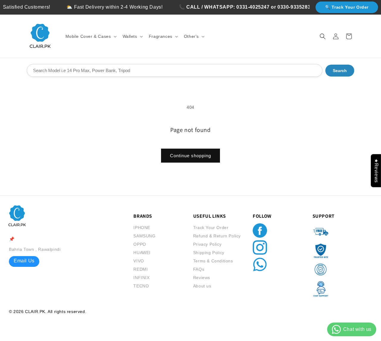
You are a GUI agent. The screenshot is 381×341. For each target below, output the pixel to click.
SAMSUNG (144, 235)
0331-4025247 (249, 7)
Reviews (201, 277)
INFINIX (141, 277)
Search (340, 70)
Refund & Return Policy (217, 235)
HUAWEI (142, 252)
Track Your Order (211, 227)
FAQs (198, 269)
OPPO (139, 244)
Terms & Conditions (213, 261)
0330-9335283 (290, 7)
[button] (90, 36)
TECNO (141, 286)
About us (202, 286)
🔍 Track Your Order (346, 7)
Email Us (24, 260)
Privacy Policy (207, 244)
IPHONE (141, 227)
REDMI (140, 269)
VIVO (138, 261)
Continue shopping (190, 155)
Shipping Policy (208, 252)
